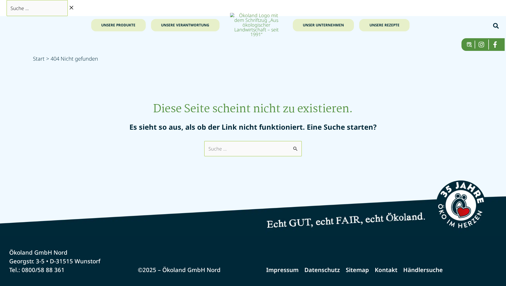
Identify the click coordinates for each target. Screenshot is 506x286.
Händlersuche (423, 270)
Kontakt (386, 270)
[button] (496, 26)
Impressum (282, 270)
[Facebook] (497, 45)
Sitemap (357, 270)
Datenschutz (322, 270)
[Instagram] (483, 45)
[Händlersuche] (471, 45)
